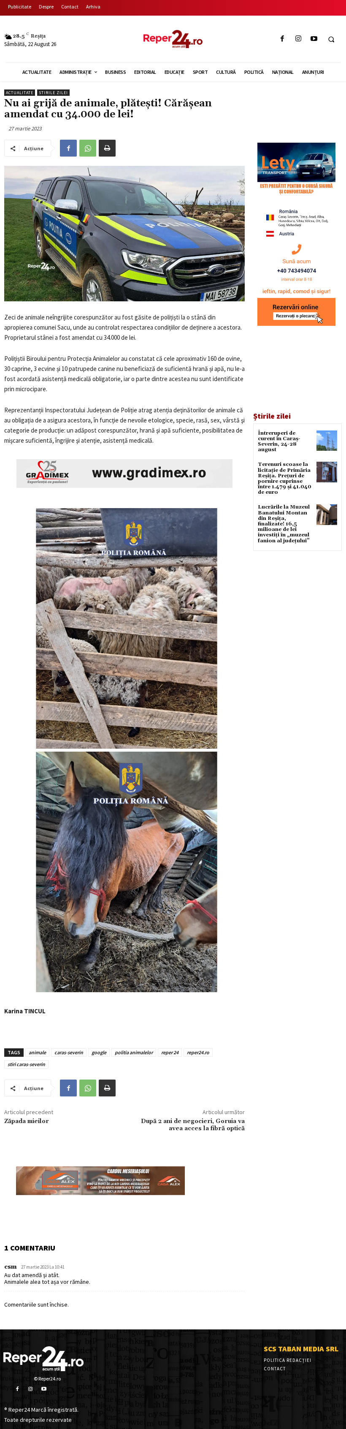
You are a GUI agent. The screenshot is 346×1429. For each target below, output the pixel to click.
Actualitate (19, 92)
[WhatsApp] (87, 148)
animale (37, 1052)
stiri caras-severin (26, 1064)
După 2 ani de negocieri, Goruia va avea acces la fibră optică (193, 1125)
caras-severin (68, 1052)
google (99, 1052)
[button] (331, 39)
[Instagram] (298, 39)
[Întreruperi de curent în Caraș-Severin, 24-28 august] (326, 440)
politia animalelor (134, 1052)
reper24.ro (198, 1052)
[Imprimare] (107, 148)
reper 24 (169, 1052)
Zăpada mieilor (26, 1121)
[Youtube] (313, 39)
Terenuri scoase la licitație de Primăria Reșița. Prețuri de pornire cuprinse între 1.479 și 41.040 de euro (284, 478)
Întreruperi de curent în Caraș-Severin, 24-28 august (279, 441)
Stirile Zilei (53, 92)
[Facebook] (282, 39)
